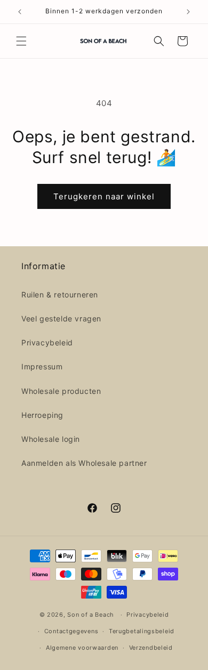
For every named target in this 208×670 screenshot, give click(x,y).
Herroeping (42, 414)
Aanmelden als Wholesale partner (84, 462)
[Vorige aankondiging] (19, 11)
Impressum (41, 366)
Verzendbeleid (151, 647)
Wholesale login (50, 438)
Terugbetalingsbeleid (141, 631)
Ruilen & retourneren (59, 294)
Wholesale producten (61, 390)
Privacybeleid (47, 342)
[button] (21, 41)
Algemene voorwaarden (82, 647)
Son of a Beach (90, 614)
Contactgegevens (71, 631)
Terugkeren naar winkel (104, 196)
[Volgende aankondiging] (188, 11)
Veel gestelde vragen (61, 318)
